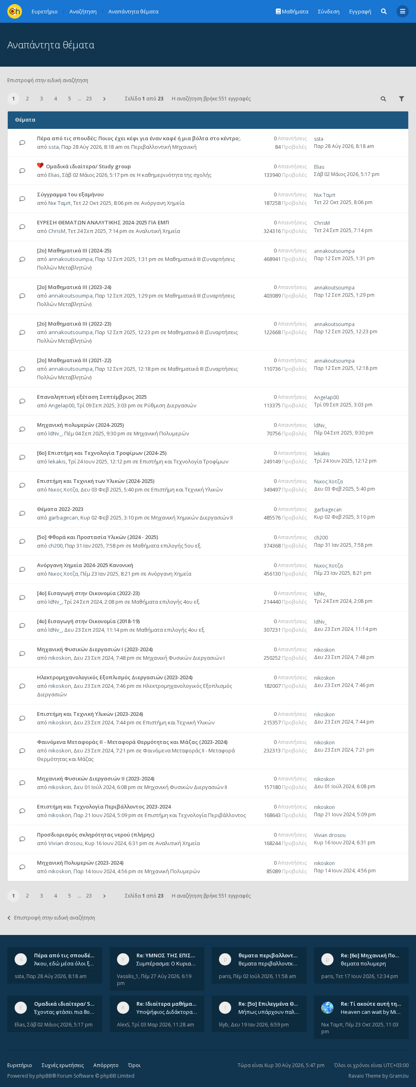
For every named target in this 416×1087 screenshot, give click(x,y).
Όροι (134, 1065)
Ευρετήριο (19, 1065)
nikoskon (59, 657)
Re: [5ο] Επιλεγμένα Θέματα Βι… (279, 1003)
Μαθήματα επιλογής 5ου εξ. (167, 545)
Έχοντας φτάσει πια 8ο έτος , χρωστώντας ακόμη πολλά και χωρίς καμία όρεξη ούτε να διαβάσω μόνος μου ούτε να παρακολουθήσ (64, 1011)
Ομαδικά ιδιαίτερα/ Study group (88, 166)
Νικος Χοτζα (63, 489)
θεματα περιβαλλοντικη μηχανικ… (283, 955)
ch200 (55, 545)
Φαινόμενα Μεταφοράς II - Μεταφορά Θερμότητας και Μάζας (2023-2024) (132, 742)
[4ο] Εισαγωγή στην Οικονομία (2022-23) (88, 593)
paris (225, 976)
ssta (53, 146)
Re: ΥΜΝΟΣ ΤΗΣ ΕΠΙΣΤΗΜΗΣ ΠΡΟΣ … (184, 955)
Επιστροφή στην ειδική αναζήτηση (47, 80)
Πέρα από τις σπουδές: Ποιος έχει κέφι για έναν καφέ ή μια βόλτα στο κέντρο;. (139, 138)
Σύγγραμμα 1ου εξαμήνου (70, 194)
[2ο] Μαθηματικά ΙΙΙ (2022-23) (74, 323)
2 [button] (27, 98)
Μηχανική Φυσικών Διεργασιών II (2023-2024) (95, 778)
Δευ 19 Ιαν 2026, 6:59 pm (260, 1024)
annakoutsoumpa (70, 259)
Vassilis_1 (128, 976)
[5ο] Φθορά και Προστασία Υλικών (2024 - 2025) (97, 537)
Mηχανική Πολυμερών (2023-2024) (80, 862)
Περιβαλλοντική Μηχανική (164, 146)
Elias (54, 174)
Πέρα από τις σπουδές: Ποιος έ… (76, 955)
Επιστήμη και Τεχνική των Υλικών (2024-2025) (95, 481)
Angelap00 (61, 405)
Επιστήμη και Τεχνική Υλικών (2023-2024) (90, 713)
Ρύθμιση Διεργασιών (170, 405)
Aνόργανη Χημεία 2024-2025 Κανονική (85, 565)
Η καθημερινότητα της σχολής (174, 174)
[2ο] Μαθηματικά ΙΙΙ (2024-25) (74, 250)
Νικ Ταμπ (59, 203)
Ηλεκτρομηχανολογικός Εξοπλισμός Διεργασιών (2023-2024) (115, 677)
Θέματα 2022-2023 (60, 509)
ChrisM (56, 231)
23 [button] (89, 98)
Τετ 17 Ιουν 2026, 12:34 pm (367, 976)
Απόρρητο (106, 1065)
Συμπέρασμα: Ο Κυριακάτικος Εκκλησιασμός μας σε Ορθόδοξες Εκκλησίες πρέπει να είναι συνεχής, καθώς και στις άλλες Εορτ (166, 963)
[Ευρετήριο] (14, 11)
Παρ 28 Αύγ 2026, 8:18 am (56, 976)
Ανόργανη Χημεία (162, 203)
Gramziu (399, 1075)
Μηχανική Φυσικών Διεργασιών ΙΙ (185, 787)
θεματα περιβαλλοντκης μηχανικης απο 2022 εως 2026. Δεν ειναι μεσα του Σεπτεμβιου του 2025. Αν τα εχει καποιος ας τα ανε (268, 963)
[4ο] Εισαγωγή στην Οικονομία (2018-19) (88, 621)
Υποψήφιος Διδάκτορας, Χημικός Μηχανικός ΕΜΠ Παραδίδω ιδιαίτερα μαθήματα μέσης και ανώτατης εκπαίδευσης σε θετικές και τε (166, 1011)
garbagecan (63, 517)
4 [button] (55, 98)
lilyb (223, 1024)
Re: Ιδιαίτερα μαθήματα (167, 1003)
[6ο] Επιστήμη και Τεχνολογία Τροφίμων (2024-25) (102, 453)
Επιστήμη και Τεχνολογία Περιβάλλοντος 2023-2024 (104, 806)
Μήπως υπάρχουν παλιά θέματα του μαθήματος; (268, 1011)
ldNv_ (55, 433)
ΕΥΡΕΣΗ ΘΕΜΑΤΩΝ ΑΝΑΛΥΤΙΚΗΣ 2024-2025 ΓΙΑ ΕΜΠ (103, 222)
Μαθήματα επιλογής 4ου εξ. (166, 601)
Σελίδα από (144, 98)
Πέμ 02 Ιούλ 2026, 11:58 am (264, 976)
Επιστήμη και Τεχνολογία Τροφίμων (184, 461)
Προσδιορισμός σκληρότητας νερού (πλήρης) (95, 834)
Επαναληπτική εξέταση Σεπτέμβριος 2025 (92, 396)
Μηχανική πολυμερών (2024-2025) (80, 424)
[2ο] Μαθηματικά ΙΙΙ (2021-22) (74, 360)
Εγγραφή (360, 11)
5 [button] (69, 98)
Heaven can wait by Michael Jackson (371, 1011)
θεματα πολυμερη (363, 963)
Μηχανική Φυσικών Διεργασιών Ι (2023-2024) (95, 649)
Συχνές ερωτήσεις (63, 1065)
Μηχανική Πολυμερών (161, 433)
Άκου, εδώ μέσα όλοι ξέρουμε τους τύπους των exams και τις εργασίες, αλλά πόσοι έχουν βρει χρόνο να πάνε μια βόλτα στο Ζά (64, 963)
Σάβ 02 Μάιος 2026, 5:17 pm (60, 1024)
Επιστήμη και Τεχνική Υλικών (187, 489)
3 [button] (41, 98)
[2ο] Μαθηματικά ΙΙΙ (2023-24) (74, 287)
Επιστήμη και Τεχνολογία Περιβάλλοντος (195, 815)
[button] (104, 98)
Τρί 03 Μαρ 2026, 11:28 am (163, 1024)
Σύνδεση (329, 11)
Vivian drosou (65, 843)
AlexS (123, 1024)
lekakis (57, 461)
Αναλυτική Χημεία (158, 231)
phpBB (44, 1075)
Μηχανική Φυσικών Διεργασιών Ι (184, 657)
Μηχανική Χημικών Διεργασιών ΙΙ (192, 517)
